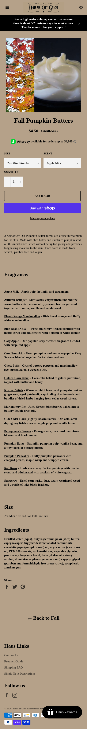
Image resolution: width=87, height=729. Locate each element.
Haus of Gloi (19, 708)
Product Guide (13, 661)
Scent (48, 153)
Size (7, 153)
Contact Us (11, 655)
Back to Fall (46, 618)
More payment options (42, 218)
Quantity (11, 171)
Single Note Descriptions (19, 673)
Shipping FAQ (13, 667)
